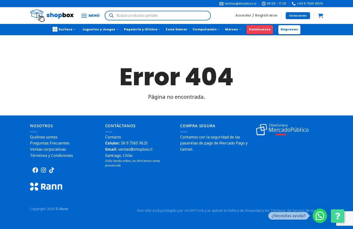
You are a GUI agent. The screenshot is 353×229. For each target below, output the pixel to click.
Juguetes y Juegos (98, 29)
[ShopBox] (52, 15)
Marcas (231, 29)
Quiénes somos (44, 137)
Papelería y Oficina (140, 29)
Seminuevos (260, 29)
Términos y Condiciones (51, 155)
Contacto (113, 137)
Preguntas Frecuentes (50, 143)
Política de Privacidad (244, 210)
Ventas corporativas (48, 149)
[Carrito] (320, 15)
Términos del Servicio (288, 210)
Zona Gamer (176, 29)
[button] (320, 216)
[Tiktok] (52, 170)
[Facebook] (35, 170)
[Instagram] (43, 170)
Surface (66, 29)
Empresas (289, 29)
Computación (205, 29)
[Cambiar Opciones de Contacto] (337, 216)
